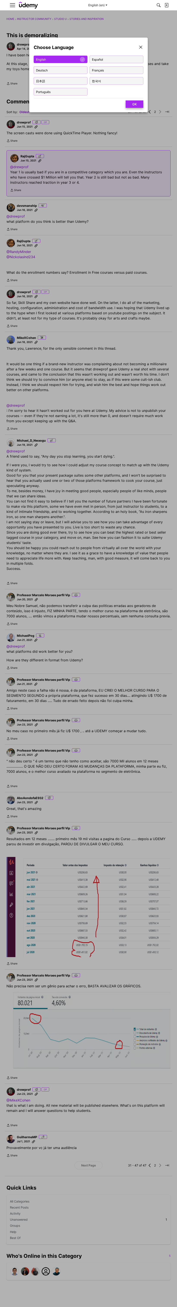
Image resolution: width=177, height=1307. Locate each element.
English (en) (96, 5)
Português (43, 91)
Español (97, 59)
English (41, 59)
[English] (28, 5)
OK (134, 104)
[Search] (159, 5)
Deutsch (42, 70)
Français (98, 70)
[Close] (140, 48)
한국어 (96, 81)
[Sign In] (166, 5)
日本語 (40, 81)
